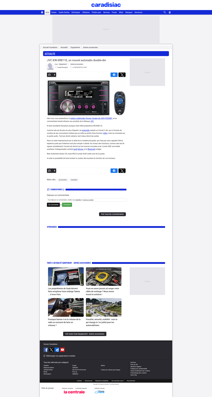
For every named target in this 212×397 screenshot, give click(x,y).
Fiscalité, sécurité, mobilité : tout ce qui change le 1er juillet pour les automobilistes (101, 322)
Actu (47, 12)
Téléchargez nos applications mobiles (60, 356)
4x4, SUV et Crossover (79, 370)
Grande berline (48, 370)
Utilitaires (86, 12)
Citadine (46, 365)
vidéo (105, 133)
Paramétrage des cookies (139, 373)
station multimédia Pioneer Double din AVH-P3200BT (91, 118)
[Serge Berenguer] (50, 69)
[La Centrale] (74, 394)
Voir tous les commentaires (112, 214)
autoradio (86, 130)
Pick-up (74, 372)
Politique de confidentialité (139, 369)
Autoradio (74, 180)
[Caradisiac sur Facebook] (46, 350)
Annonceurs (88, 381)
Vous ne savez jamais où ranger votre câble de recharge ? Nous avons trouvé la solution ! (102, 291)
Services (106, 12)
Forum (114, 12)
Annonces (138, 12)
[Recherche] (164, 12)
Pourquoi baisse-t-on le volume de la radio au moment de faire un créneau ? (64, 322)
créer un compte (88, 200)
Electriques (76, 12)
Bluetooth (91, 149)
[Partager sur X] (122, 74)
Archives (133, 362)
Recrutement (131, 381)
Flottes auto (96, 12)
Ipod (75, 149)
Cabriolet (75, 367)
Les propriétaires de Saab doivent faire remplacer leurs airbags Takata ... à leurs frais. (64, 291)
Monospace (47, 374)
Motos (103, 365)
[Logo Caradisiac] (106, 9)
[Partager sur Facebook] (114, 74)
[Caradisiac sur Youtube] (62, 350)
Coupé (74, 365)
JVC (92, 121)
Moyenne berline (49, 367)
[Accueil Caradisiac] (42, 12)
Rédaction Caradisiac (102, 381)
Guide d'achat (64, 12)
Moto (121, 12)
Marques (128, 12)
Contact (79, 381)
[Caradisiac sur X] (51, 350)
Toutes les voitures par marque (110, 370)
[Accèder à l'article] (66, 276)
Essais (53, 12)
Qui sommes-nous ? (118, 381)
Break (45, 372)
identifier (78, 200)
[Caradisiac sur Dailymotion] (57, 350)
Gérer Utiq (134, 375)
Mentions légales (136, 366)
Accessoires (63, 180)
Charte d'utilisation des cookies (140, 371)
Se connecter (53, 205)
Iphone (80, 149)
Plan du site (134, 364)
